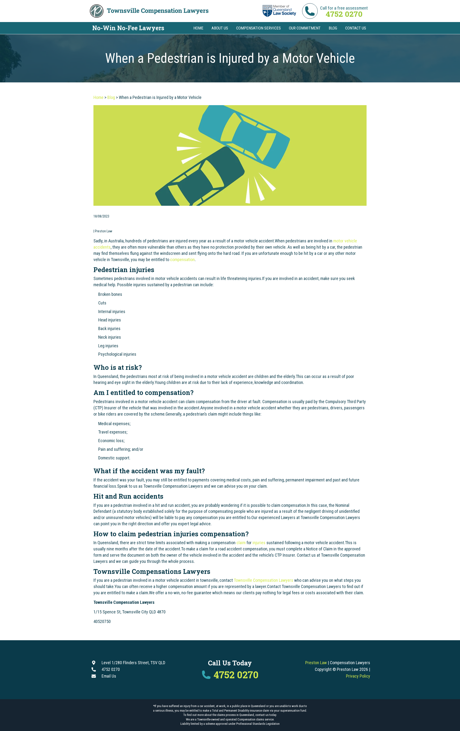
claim (241, 542)
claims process (226, 715)
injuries (259, 542)
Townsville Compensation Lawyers (263, 580)
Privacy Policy (358, 676)
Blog (111, 97)
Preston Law (316, 662)
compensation (182, 259)
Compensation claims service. (255, 719)
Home (98, 97)
